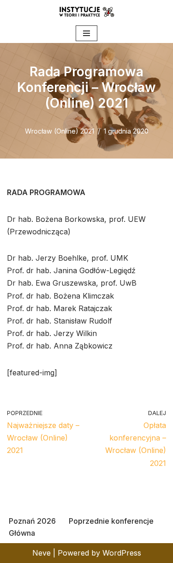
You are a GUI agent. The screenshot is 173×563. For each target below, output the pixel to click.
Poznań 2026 (32, 521)
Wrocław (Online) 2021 (59, 131)
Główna (22, 533)
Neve (41, 552)
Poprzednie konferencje (111, 521)
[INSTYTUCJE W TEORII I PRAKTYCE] (86, 11)
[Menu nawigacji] (86, 33)
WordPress (121, 552)
